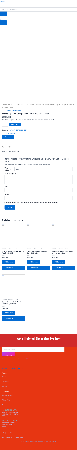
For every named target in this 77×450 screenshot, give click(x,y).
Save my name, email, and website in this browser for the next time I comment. (32, 202)
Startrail (2, 1)
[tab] (6, 147)
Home (4, 104)
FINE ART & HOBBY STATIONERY (17, 104)
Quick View (9, 268)
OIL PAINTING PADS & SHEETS (40, 104)
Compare (8, 137)
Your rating (8, 169)
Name (7, 187)
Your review (10, 174)
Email (7, 194)
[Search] (3, 14)
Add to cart (15, 124)
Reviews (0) (6, 147)
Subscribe (8, 355)
